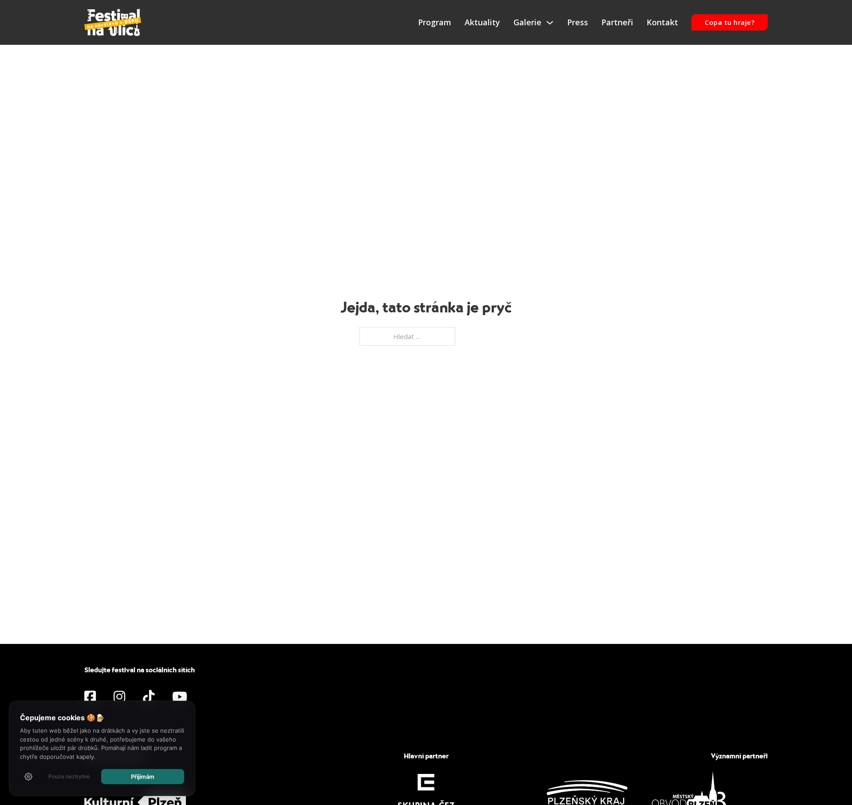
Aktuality (482, 22)
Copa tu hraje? (729, 22)
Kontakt (662, 22)
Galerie (527, 22)
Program (434, 22)
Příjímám (142, 776)
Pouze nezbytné (69, 776)
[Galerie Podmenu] (550, 23)
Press (577, 22)
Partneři (617, 22)
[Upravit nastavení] (28, 776)
